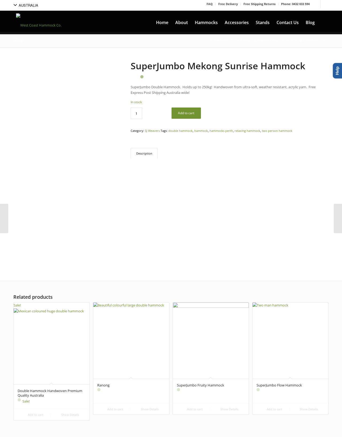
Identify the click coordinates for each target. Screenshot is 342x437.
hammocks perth (221, 131)
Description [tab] (144, 153)
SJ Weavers (152, 131)
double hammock (180, 131)
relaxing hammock (247, 131)
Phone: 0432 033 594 (295, 4)
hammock (201, 131)
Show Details (69, 415)
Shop (18, 40)
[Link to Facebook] (316, 4)
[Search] (323, 22)
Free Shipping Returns (259, 4)
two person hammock (277, 131)
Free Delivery (228, 4)
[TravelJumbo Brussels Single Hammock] (338, 218)
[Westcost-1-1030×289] (38, 22)
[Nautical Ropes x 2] (4, 218)
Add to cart (186, 113)
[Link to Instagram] (325, 4)
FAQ (210, 4)
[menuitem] (162, 22)
